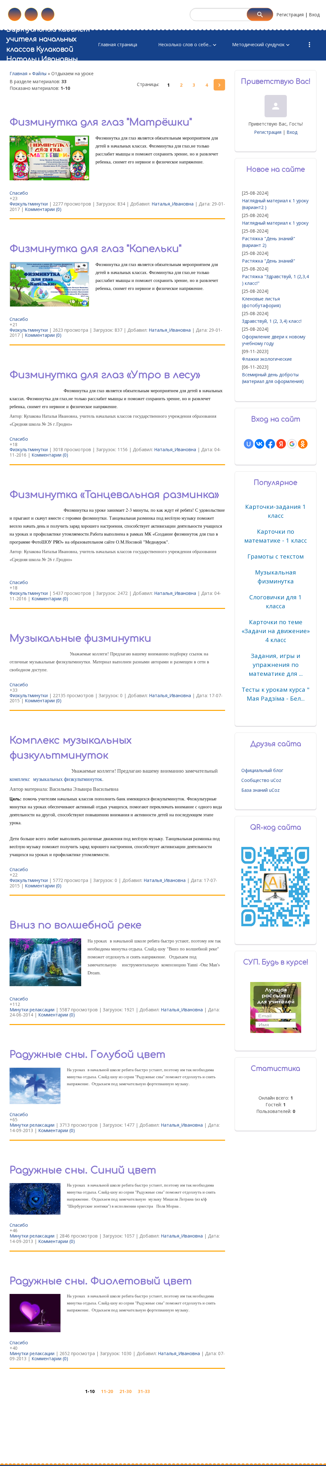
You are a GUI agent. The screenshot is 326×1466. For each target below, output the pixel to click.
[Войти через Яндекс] (281, 444)
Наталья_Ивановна (173, 204)
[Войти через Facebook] (270, 444)
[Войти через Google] (292, 444)
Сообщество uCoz (261, 780)
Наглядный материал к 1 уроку (275, 223)
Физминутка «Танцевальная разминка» (114, 494)
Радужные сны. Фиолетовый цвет (101, 1281)
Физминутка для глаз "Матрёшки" (101, 122)
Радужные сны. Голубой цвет (87, 1054)
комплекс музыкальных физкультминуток (56, 779)
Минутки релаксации (32, 1010)
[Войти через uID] (248, 444)
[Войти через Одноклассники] (303, 444)
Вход (314, 14)
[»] (219, 84)
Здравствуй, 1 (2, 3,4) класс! (271, 321)
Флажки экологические (267, 359)
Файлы (39, 73)
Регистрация (290, 14)
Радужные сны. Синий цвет (83, 1170)
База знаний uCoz (260, 790)
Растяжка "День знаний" (268, 261)
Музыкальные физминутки (80, 638)
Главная (18, 73)
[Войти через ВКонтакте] (259, 444)
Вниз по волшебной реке (75, 925)
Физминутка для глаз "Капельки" (95, 248)
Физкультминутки (29, 204)
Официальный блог (262, 770)
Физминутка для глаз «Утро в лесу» (105, 375)
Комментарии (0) (43, 209)
